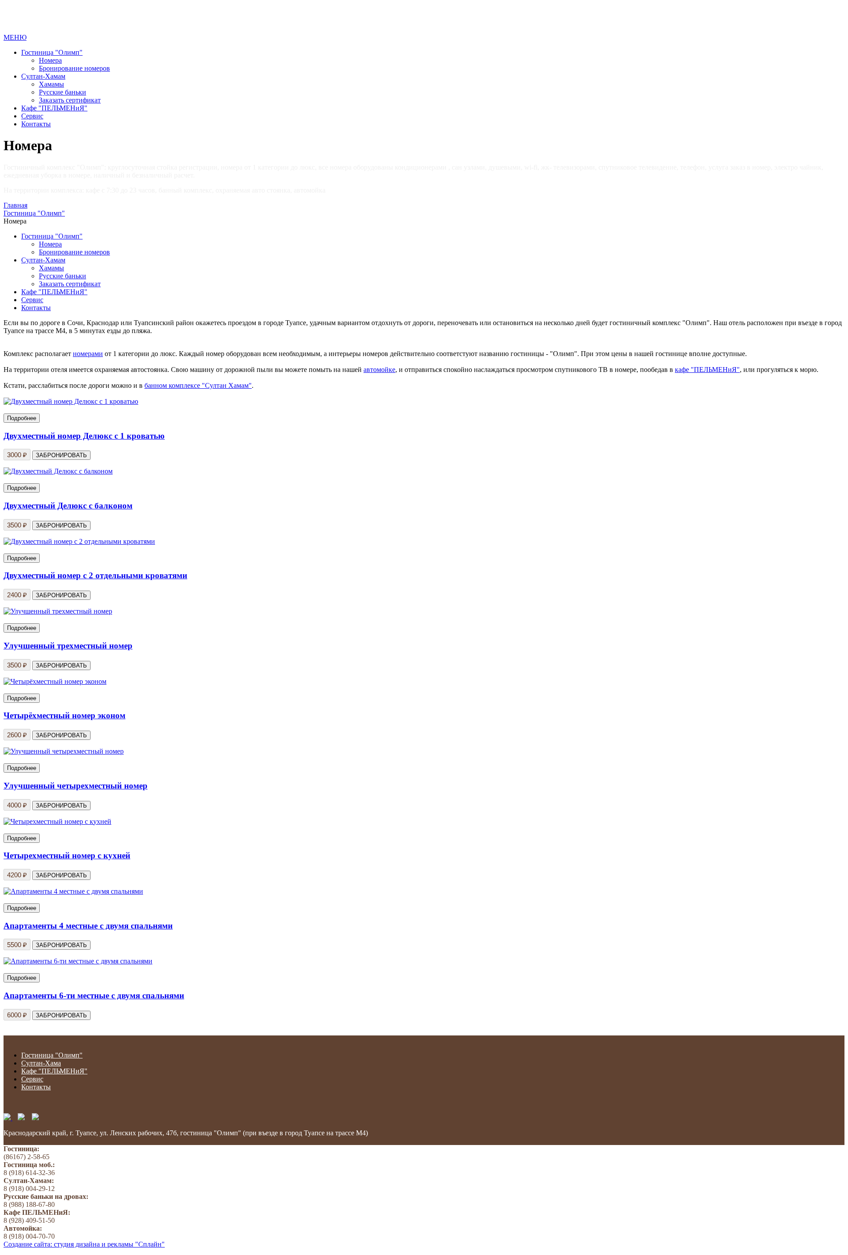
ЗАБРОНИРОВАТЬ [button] (61, 1015)
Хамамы (51, 84)
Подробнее (21, 418)
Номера (50, 60)
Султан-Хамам (43, 76)
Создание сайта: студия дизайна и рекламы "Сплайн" (84, 1244)
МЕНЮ (15, 37)
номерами (88, 353)
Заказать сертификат (70, 100)
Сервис (32, 116)
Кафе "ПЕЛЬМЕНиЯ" (54, 108)
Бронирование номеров (74, 68)
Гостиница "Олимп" (52, 52)
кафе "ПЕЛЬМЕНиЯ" (707, 369)
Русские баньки (62, 92)
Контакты (36, 124)
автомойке (379, 369)
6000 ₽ (17, 1015)
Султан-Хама (41, 1063)
